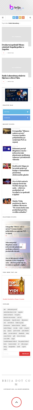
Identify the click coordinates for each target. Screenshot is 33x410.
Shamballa (21, 333)
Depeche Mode (16, 320)
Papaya (9, 330)
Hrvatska (11, 52)
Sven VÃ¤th (6, 338)
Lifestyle (15, 146)
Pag (5, 330)
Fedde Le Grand (19, 323)
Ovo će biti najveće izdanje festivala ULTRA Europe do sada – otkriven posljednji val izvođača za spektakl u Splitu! (21, 188)
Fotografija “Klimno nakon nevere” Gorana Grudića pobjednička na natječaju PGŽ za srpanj (20, 136)
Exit (5, 323)
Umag (5, 346)
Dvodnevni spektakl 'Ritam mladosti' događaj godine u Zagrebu (13, 46)
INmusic (24, 325)
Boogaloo (17, 315)
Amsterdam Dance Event (10, 312)
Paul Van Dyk (16, 330)
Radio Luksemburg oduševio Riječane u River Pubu (13, 76)
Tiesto (5, 344)
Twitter (6, 111)
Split (14, 336)
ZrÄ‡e (5, 349)
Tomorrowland (12, 344)
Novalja (15, 328)
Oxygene (26, 328)
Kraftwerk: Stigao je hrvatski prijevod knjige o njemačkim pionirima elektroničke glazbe (20, 170)
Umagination (12, 346)
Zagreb (24, 346)
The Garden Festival (23, 341)
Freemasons (7, 325)
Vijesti (14, 198)
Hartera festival (16, 325)
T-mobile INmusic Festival (10, 341)
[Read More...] (3, 53)
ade (5, 309)
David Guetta (7, 320)
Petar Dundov (25, 330)
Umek (18, 346)
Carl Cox (19, 317)
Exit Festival (11, 323)
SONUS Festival (7, 336)
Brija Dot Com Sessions (9, 317)
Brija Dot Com (16, 382)
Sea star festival (12, 333)
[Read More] (6, 235)
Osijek (20, 328)
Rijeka (5, 333)
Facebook (7, 117)
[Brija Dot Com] (16, 7)
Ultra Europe (24, 344)
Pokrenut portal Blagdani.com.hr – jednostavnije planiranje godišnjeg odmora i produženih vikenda (21, 154)
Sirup (27, 333)
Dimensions (25, 320)
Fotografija (16, 128)
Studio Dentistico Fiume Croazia (13, 299)
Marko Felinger (8, 328)
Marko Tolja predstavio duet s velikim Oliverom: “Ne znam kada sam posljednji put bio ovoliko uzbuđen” (20, 206)
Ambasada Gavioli (12, 309)
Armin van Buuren (8, 315)
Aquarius (20, 312)
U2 (18, 344)
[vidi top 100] (16, 286)
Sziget (13, 338)
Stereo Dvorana (21, 336)
